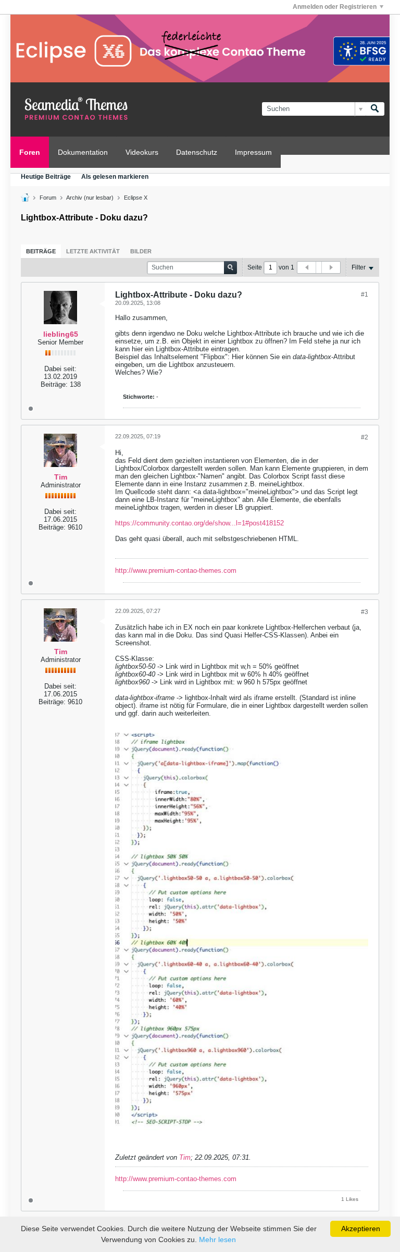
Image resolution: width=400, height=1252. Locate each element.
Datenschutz (196, 152)
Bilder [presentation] (141, 251)
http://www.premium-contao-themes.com (175, 570)
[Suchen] (375, 109)
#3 (364, 612)
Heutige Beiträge (46, 176)
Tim (60, 477)
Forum (48, 197)
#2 (364, 437)
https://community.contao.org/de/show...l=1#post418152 (199, 523)
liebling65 (60, 334)
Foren (29, 152)
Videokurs (142, 152)
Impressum (253, 152)
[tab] (41, 251)
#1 (364, 294)
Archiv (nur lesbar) (90, 197)
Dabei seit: (60, 369)
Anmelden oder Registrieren (335, 6)
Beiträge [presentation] (41, 251)
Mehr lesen (217, 1239)
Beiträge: (54, 384)
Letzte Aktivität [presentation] (93, 251)
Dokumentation (83, 152)
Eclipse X (135, 197)
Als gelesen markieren (114, 176)
